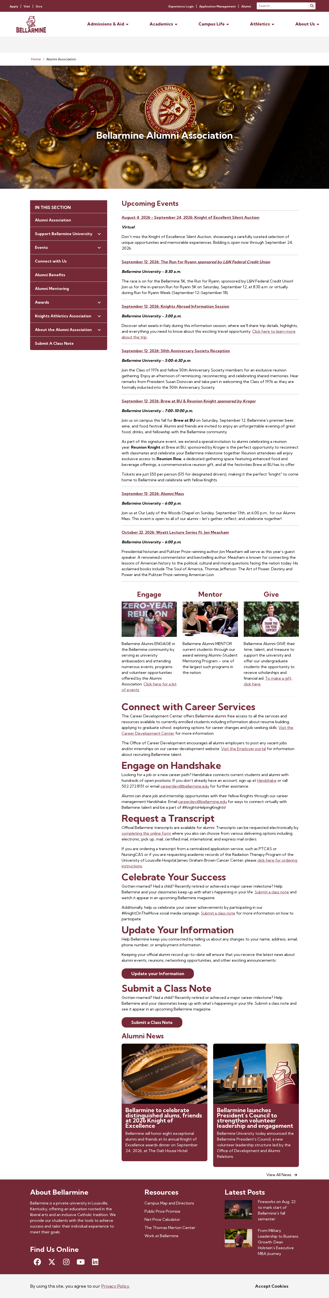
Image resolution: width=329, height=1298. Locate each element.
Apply (14, 6)
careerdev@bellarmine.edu (184, 786)
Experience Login (181, 6)
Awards (42, 302)
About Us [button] (305, 23)
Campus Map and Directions (169, 1203)
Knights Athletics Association (63, 316)
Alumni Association (53, 220)
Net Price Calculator (162, 1219)
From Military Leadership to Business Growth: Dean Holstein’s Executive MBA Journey (278, 1242)
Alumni (246, 6)
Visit (27, 6)
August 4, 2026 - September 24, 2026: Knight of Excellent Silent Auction (190, 217)
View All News (279, 1174)
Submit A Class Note (54, 343)
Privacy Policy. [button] (115, 1286)
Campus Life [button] (211, 23)
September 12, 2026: (175, 306)
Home (36, 59)
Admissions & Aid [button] (105, 23)
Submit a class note (272, 892)
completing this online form (146, 833)
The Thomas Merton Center (170, 1227)
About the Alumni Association (63, 329)
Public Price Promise (162, 1211)
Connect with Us (51, 261)
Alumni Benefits (50, 274)
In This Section (53, 207)
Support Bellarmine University (63, 233)
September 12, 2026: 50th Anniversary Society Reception (176, 350)
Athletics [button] (260, 23)
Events (41, 247)
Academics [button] (161, 23)
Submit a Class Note (152, 1022)
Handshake (266, 780)
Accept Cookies (271, 1286)
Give (39, 6)
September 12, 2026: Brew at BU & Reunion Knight (189, 401)
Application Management (217, 6)
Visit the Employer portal (243, 748)
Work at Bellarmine (161, 1235)
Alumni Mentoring (52, 288)
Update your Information (157, 973)
